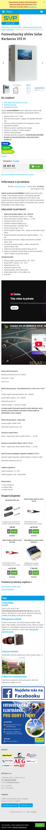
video (24, 223)
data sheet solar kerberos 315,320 (15, 102)
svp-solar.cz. (32, 7)
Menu (9, 11)
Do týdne (16, 161)
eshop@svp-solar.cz (12, 782)
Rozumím (40, 825)
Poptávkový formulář (10, 805)
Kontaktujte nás (26, 805)
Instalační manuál (10, 105)
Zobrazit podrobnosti (20, 827)
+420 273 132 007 (10, 780)
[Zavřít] (44, 2)
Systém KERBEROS (7, 589)
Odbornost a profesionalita (14, 676)
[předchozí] (3, 63)
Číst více (4, 156)
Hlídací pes (14, 174)
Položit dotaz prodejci (26, 174)
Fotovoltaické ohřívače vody (10, 586)
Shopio (34, 812)
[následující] (42, 63)
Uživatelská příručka (11, 107)
